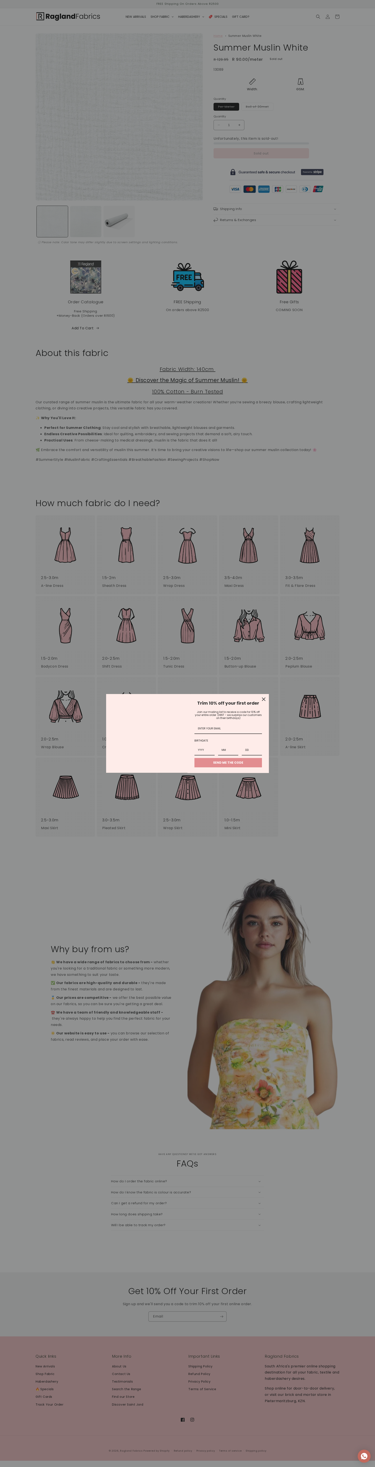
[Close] (263, 699)
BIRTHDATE (201, 740)
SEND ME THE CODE (228, 762)
